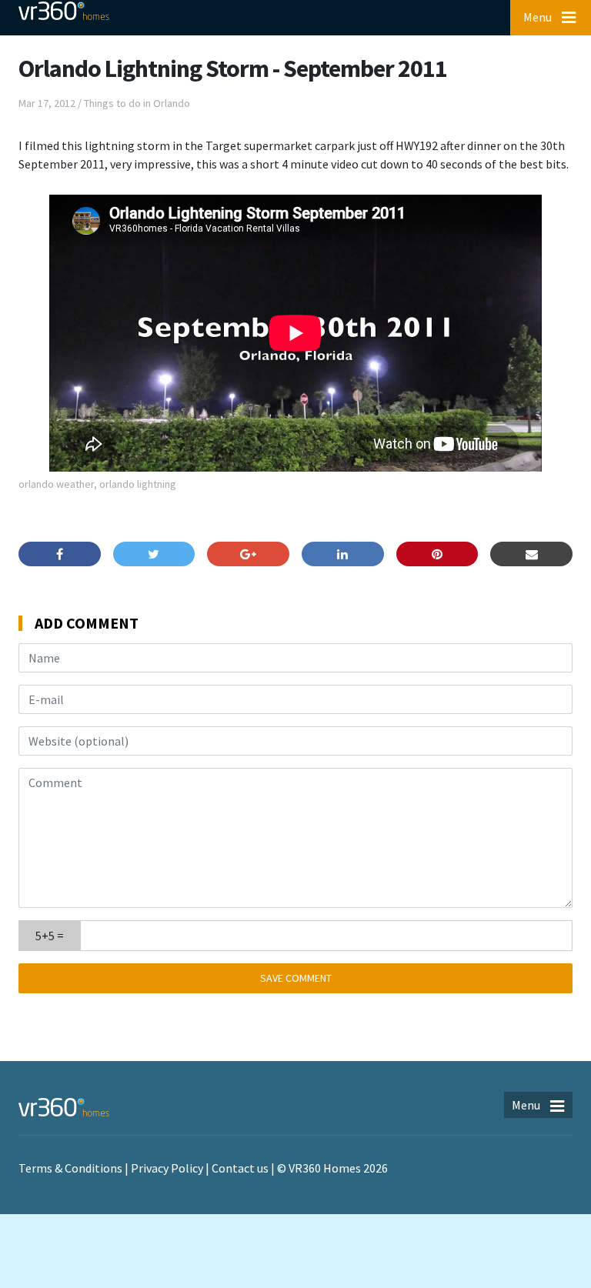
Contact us (240, 1168)
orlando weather (56, 484)
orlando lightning (137, 484)
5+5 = (49, 935)
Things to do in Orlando (137, 103)
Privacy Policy (167, 1168)
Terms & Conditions (70, 1168)
